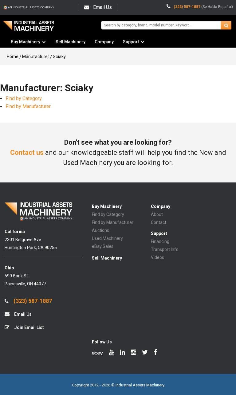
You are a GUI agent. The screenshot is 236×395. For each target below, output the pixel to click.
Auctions (100, 230)
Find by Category (24, 98)
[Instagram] (133, 353)
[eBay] (97, 353)
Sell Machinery (70, 41)
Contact (158, 222)
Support (131, 41)
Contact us (27, 152)
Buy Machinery (25, 41)
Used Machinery (107, 238)
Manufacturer (35, 56)
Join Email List (28, 327)
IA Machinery (28, 28)
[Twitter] (145, 353)
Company (104, 41)
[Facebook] (155, 353)
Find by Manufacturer (28, 106)
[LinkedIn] (122, 353)
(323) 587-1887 (32, 301)
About (157, 214)
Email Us (102, 7)
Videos (157, 257)
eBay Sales (102, 246)
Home (12, 56)
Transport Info (165, 249)
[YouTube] (111, 353)
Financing (160, 241)
